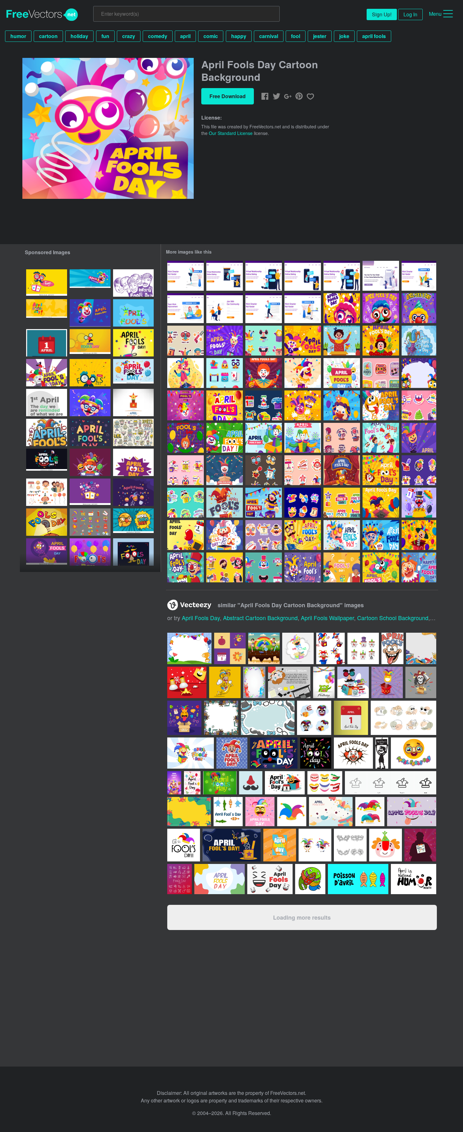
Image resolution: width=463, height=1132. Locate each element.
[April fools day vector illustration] (90, 462)
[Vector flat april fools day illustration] (133, 552)
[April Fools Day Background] (302, 341)
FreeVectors (42, 14)
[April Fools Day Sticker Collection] (263, 535)
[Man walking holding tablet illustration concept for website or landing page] (263, 308)
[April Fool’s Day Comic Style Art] (133, 522)
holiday (79, 36)
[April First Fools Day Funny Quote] (46, 342)
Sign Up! (382, 14)
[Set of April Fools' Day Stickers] (419, 470)
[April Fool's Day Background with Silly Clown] (302, 373)
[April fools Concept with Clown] (302, 405)
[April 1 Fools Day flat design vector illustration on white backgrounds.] (133, 402)
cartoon (48, 36)
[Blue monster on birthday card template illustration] (324, 682)
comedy (157, 36)
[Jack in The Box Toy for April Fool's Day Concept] (341, 470)
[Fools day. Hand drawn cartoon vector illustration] (46, 522)
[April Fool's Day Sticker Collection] (185, 341)
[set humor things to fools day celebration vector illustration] (314, 718)
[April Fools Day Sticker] (381, 373)
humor (18, 36)
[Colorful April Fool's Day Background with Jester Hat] (224, 405)
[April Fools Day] (381, 438)
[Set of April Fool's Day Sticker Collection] (263, 567)
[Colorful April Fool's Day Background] (419, 373)
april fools (374, 36)
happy (238, 36)
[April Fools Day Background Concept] (381, 405)
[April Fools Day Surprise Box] (419, 341)
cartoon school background (392, 618)
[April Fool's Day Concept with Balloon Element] (419, 535)
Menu (435, 13)
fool (295, 36)
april (185, 36)
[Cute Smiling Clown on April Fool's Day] (341, 405)
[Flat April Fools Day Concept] (224, 341)
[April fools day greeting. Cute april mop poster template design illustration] (133, 462)
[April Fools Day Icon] (224, 373)
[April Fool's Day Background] (185, 438)
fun (105, 36)
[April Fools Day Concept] (185, 373)
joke (344, 36)
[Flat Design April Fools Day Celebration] (341, 567)
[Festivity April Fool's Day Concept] (341, 341)
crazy (128, 36)
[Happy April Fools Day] (302, 535)
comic (210, 36)
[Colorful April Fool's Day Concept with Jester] (185, 405)
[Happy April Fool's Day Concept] (302, 438)
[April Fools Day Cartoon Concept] (341, 308)
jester (319, 36)
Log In (410, 14)
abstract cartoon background (260, 618)
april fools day (201, 618)
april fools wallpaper (327, 618)
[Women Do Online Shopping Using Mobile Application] (381, 276)
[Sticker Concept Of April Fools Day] (419, 405)
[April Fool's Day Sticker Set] (185, 470)
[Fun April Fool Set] (185, 503)
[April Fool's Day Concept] (381, 341)
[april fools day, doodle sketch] (133, 283)
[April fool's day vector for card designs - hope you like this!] (220, 782)
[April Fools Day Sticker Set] (263, 341)
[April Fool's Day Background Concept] (263, 438)
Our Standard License (231, 133)
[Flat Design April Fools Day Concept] (341, 373)
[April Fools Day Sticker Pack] (263, 470)
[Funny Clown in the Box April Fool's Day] (381, 567)
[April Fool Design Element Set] (90, 522)
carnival (268, 36)
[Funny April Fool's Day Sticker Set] (224, 567)
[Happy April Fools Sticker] (341, 503)
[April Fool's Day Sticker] (302, 470)
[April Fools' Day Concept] (419, 503)
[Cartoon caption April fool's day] (133, 313)
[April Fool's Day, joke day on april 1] (133, 342)
